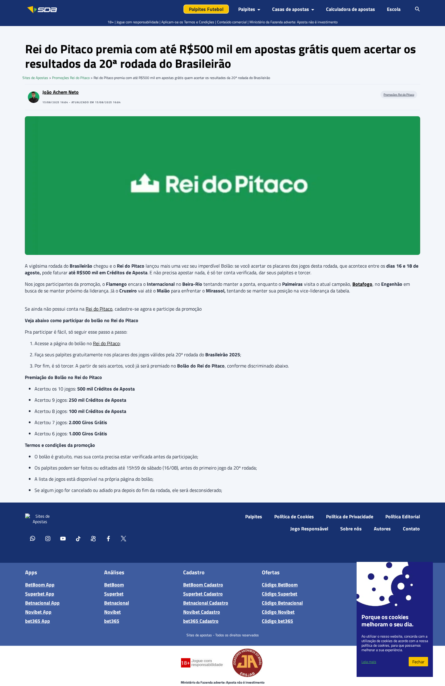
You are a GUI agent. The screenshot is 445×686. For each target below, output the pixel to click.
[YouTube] (63, 538)
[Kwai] (93, 538)
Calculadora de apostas (350, 9)
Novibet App (38, 611)
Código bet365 (277, 621)
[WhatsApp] (32, 538)
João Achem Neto (60, 92)
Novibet (112, 611)
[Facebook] (108, 538)
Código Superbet (279, 593)
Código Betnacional (282, 602)
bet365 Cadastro (201, 621)
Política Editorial (402, 516)
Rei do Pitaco (99, 308)
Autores (382, 529)
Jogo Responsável (309, 529)
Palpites (253, 516)
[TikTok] (78, 538)
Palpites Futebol (206, 9)
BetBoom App (39, 584)
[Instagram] (47, 538)
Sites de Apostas (35, 78)
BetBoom (114, 584)
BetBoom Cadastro (203, 584)
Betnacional (116, 602)
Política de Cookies (294, 516)
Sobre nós (351, 529)
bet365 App (37, 621)
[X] (123, 538)
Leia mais (368, 661)
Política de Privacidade (349, 516)
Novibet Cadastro (201, 611)
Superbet (114, 593)
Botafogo (362, 284)
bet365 (111, 621)
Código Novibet (278, 611)
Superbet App (39, 593)
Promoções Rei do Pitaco (71, 78)
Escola (393, 9)
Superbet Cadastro (203, 593)
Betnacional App (42, 602)
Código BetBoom (280, 584)
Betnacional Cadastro (205, 602)
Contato (411, 529)
